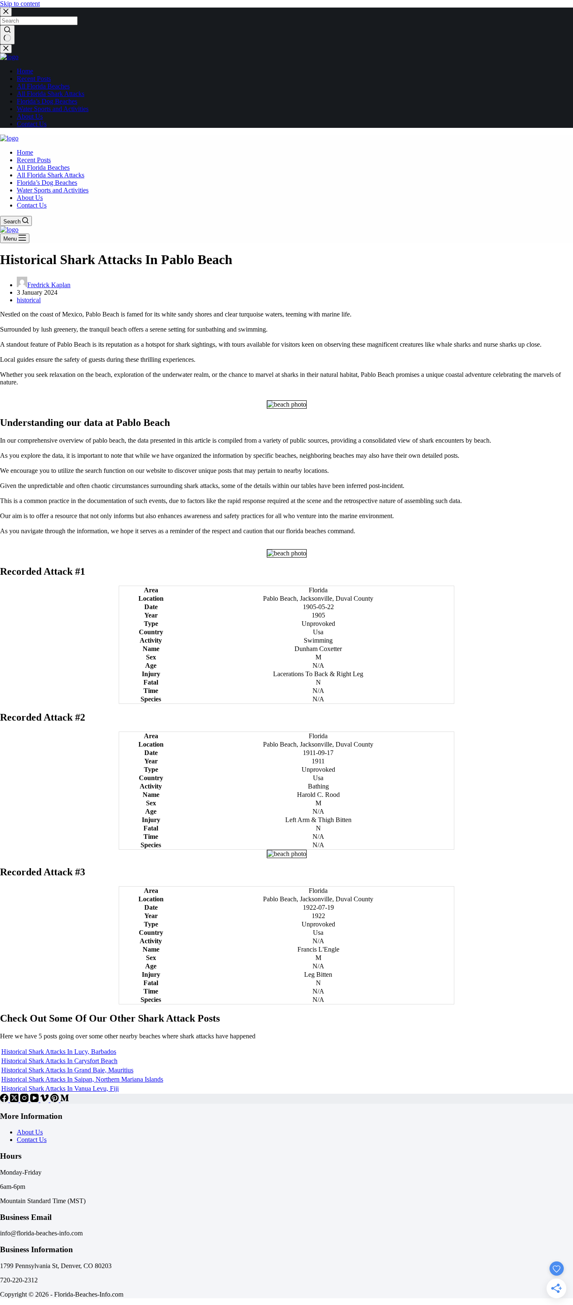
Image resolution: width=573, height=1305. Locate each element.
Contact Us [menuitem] (32, 123)
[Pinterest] (55, 1099)
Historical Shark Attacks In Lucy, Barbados (58, 1051)
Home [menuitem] (25, 71)
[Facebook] (5, 1099)
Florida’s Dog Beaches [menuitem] (47, 101)
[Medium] (64, 1099)
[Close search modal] (6, 12)
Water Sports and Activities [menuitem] (53, 108)
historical (29, 300)
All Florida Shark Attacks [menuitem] (50, 93)
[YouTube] (35, 1099)
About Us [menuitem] (30, 116)
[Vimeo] (45, 1099)
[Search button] (7, 34)
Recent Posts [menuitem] (34, 78)
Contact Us (32, 1139)
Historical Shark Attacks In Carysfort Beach (59, 1060)
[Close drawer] (6, 48)
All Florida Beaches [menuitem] (43, 86)
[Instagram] (25, 1099)
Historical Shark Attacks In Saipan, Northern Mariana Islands (82, 1079)
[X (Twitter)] (15, 1099)
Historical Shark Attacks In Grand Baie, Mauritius (67, 1070)
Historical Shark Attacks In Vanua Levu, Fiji (60, 1088)
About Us (30, 1132)
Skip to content (20, 3)
